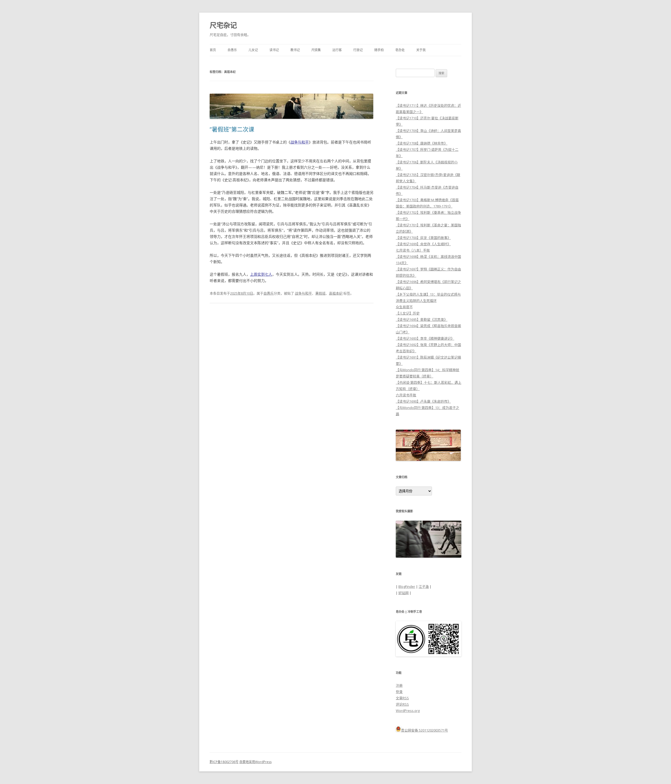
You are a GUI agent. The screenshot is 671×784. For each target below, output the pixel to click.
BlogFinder (406, 586)
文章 (402, 698)
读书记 (274, 50)
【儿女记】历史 (408, 313)
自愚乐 (232, 50)
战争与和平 (299, 142)
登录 (399, 691)
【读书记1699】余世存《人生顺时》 (423, 244)
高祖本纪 (336, 293)
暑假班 (320, 293)
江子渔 (424, 586)
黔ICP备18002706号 (224, 762)
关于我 (421, 50)
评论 (402, 704)
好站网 (403, 592)
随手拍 (379, 50)
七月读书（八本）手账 (413, 250)
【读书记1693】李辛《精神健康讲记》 (425, 338)
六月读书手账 (406, 395)
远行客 (337, 50)
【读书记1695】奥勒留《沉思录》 (421, 319)
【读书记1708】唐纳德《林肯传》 (421, 143)
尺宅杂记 (223, 25)
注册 (399, 685)
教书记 (295, 50)
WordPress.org (408, 710)
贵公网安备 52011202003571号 (424, 730)
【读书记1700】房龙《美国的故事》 (423, 237)
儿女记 (253, 50)
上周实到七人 (261, 274)
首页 (213, 50)
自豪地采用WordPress (255, 762)
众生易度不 (404, 307)
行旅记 (358, 50)
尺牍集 (316, 50)
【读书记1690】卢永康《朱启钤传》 (423, 401)
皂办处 (400, 50)
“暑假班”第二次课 (232, 129)
